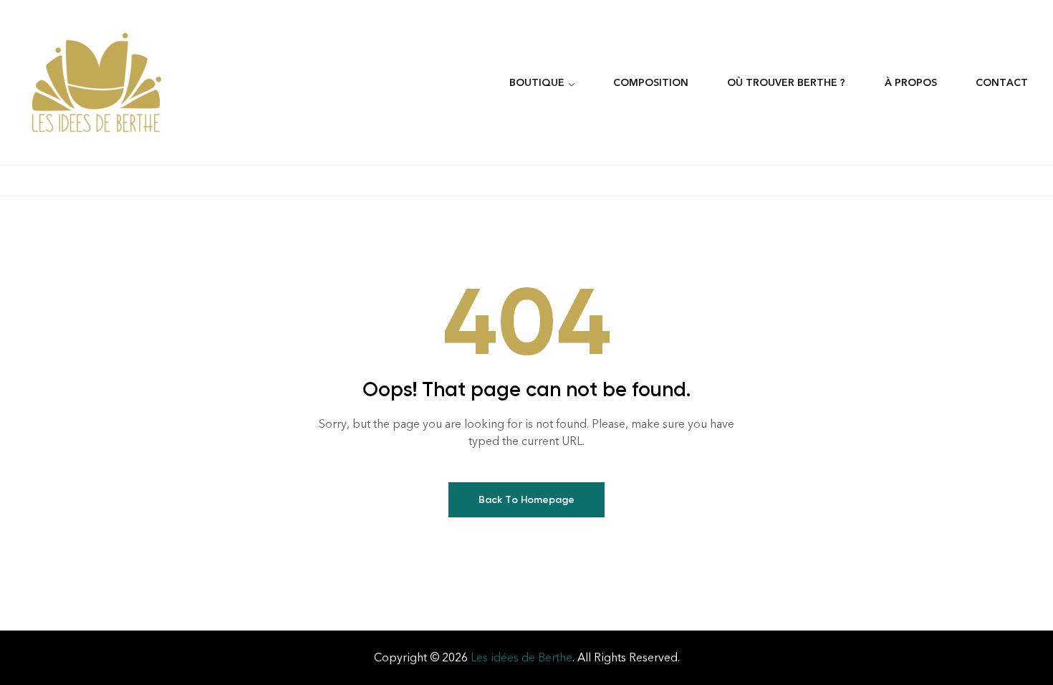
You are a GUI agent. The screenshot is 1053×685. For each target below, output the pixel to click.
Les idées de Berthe (521, 657)
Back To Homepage (526, 500)
